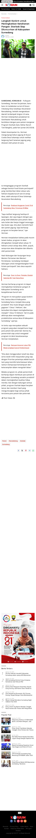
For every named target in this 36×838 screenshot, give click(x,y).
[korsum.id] (11, 5)
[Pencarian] (33, 5)
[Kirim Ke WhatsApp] (33, 450)
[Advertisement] (18, 79)
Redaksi (7, 35)
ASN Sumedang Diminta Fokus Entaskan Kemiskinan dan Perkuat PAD (18, 681)
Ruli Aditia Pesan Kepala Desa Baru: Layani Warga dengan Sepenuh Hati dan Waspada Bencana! (23, 737)
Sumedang (6, 444)
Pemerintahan (5, 18)
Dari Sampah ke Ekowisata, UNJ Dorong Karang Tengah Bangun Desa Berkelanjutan (19, 694)
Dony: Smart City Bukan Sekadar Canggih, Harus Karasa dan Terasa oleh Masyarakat (19, 707)
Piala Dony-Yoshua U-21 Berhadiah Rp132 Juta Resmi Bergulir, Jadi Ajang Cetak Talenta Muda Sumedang (22, 720)
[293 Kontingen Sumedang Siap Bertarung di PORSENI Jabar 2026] (6, 755)
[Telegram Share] (29, 450)
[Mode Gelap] (30, 5)
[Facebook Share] (18, 450)
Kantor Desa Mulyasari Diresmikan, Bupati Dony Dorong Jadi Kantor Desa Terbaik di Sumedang (18, 687)
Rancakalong (13, 441)
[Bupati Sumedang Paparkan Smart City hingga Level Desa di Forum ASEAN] (6, 746)
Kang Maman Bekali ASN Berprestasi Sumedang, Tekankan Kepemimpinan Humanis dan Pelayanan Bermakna (23, 763)
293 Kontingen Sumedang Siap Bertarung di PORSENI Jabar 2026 (22, 754)
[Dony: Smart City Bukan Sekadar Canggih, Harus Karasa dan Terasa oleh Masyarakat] (6, 729)
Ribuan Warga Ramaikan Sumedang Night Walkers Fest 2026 (19, 701)
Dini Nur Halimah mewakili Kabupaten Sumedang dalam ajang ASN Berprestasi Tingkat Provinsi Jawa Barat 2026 (18, 674)
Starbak (22, 441)
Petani (4, 441)
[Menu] (2, 5)
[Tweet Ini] (22, 450)
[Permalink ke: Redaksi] (2, 36)
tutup (19, 812)
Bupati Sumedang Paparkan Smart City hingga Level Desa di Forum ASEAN (22, 746)
